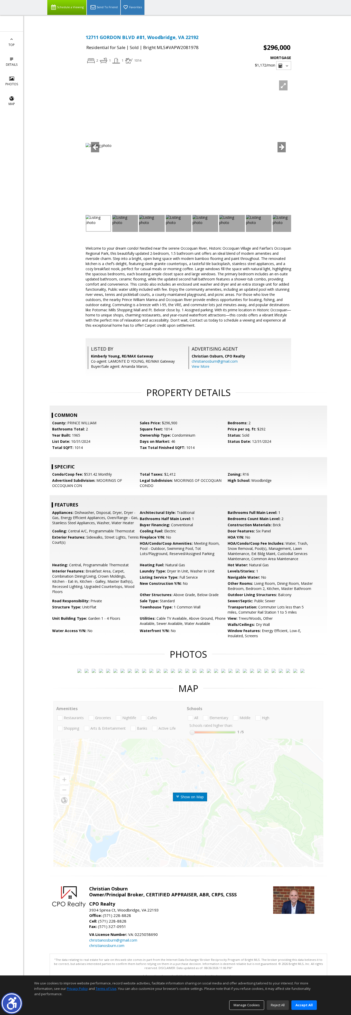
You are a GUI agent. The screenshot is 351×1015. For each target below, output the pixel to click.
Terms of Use (106, 988)
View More (200, 366)
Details (11, 64)
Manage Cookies (247, 1005)
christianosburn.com (106, 945)
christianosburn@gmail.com (215, 361)
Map (11, 104)
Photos (11, 84)
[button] (12, 1003)
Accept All (304, 1005)
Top (11, 45)
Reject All (278, 1005)
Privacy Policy (77, 988)
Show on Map (192, 796)
